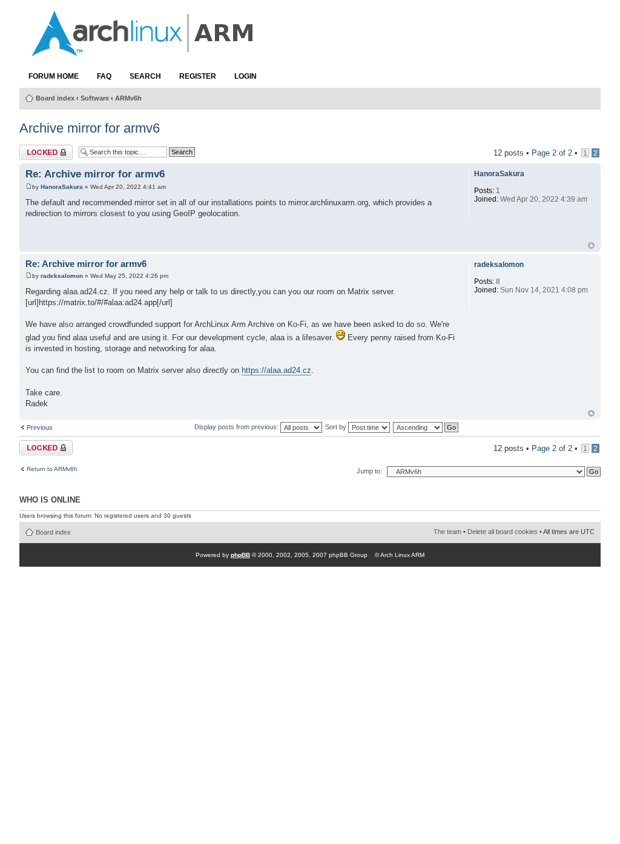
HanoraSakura (62, 186)
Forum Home (53, 76)
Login (245, 76)
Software (95, 98)
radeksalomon (62, 275)
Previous (40, 427)
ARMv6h (128, 98)
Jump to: (369, 471)
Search (145, 76)
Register (197, 76)
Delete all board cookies (502, 531)
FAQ (104, 76)
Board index (55, 98)
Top (591, 245)
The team (447, 531)
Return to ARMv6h (52, 469)
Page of (552, 152)
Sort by (336, 426)
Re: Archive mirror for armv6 (95, 174)
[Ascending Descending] (426, 426)
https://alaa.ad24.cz (276, 370)
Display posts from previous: (237, 426)
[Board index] (143, 50)
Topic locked (41, 149)
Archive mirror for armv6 (89, 128)
